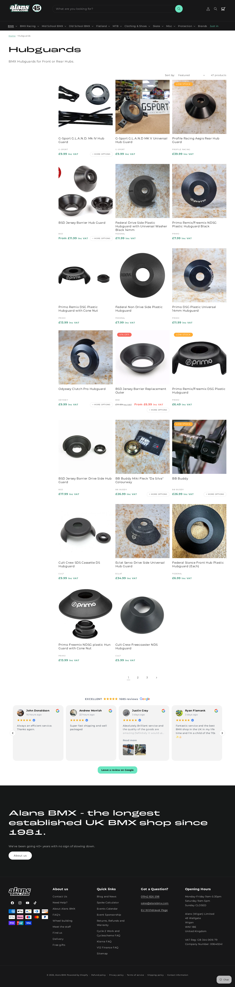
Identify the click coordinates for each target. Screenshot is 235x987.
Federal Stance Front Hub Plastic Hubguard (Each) (198, 564)
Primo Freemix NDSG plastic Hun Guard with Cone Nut (84, 646)
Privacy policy (116, 975)
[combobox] (117, 9)
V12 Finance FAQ (108, 947)
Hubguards (24, 36)
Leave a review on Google (117, 770)
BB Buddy (180, 478)
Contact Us (60, 896)
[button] (13, 26)
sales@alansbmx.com (155, 903)
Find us (57, 932)
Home (12, 36)
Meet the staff (62, 926)
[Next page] (156, 677)
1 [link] (128, 677)
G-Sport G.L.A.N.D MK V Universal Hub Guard (141, 140)
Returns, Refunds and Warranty (111, 923)
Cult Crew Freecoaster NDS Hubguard (136, 646)
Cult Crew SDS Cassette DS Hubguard (79, 564)
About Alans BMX (64, 908)
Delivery (58, 938)
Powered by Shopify (77, 975)
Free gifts (59, 944)
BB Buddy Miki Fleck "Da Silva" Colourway (139, 480)
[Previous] (13, 733)
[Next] (222, 733)
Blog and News (106, 896)
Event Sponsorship (109, 914)
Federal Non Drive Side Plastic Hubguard (139, 308)
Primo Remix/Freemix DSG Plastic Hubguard (198, 390)
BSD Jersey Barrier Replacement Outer (140, 390)
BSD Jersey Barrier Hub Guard (81, 222)
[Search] (179, 9)
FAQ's (56, 914)
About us (20, 855)
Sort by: (170, 75)
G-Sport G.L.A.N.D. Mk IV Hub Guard (81, 140)
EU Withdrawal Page (154, 910)
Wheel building (62, 920)
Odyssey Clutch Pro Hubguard (82, 389)
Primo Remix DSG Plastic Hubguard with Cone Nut (78, 308)
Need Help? (60, 902)
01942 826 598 (150, 896)
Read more (130, 740)
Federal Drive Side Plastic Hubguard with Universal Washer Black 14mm (141, 226)
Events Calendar (107, 908)
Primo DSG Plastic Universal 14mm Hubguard (194, 308)
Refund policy (98, 975)
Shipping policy (155, 975)
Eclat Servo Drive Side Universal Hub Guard (140, 564)
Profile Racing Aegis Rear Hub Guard (195, 140)
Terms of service (135, 975)
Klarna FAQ (104, 941)
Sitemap (102, 953)
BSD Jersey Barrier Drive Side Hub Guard (85, 480)
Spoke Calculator (108, 902)
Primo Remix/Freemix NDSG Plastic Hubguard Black (194, 224)
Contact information (177, 975)
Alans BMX (60, 975)
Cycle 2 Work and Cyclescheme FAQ (108, 933)
